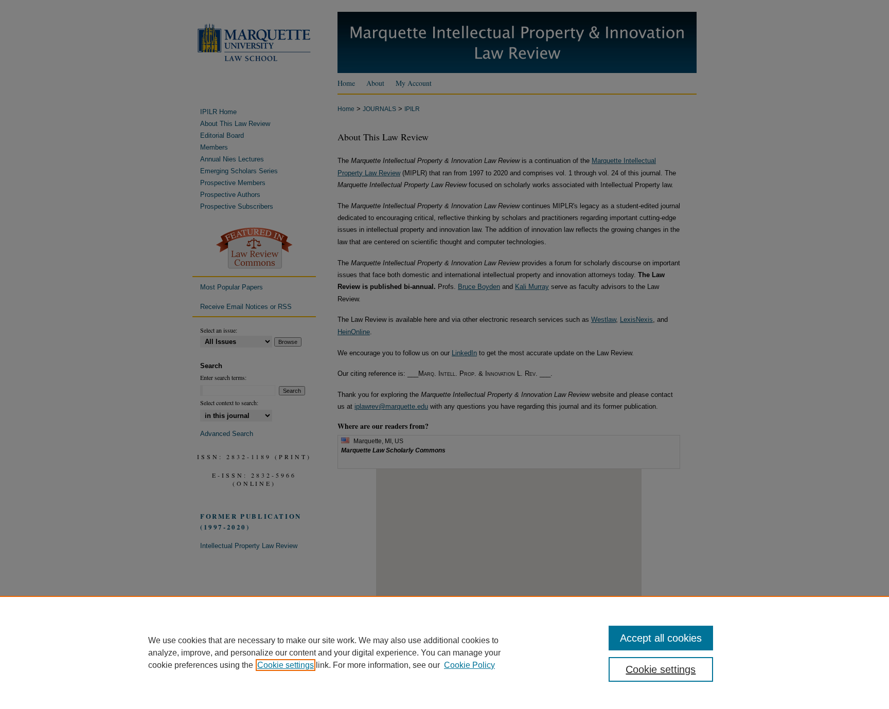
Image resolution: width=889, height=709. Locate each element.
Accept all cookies (661, 638)
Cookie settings (285, 665)
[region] (444, 652)
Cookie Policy (469, 665)
